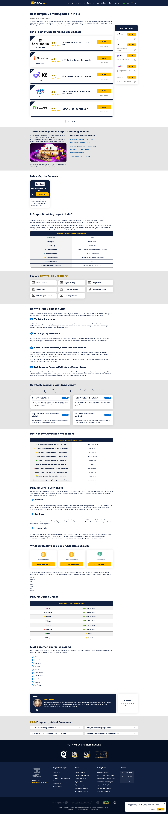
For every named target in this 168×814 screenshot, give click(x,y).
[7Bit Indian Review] (134, 71)
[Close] (164, 804)
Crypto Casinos (80, 772)
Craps (49, 621)
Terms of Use (57, 784)
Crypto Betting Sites (103, 772)
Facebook (129, 773)
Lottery (118, 3)
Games (96, 3)
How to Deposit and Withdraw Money (83, 146)
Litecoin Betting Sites (103, 791)
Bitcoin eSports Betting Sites (106, 778)
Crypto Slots (79, 782)
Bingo (49, 638)
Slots (110, 3)
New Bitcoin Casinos (81, 791)
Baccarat (49, 629)
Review (32, 194)
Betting (79, 3)
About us (56, 775)
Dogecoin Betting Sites (104, 785)
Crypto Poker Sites (81, 778)
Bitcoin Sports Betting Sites (105, 775)
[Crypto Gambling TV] (39, 3)
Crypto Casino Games (82, 775)
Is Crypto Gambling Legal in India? (82, 139)
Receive (42, 194)
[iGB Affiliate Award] (64, 755)
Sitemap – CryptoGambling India (62, 779)
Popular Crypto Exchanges (79, 149)
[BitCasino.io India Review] (134, 49)
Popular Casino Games (78, 153)
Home (70, 3)
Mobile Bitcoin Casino (81, 788)
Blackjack (49, 612)
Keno (49, 633)
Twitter (130, 777)
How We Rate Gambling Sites (80, 143)
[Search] (136, 3)
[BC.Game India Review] (134, 81)
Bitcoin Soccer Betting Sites (105, 782)
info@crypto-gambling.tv (39, 782)
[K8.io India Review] (134, 60)
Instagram (129, 781)
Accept (160, 809)
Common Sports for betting (80, 156)
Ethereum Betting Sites (104, 788)
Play (104, 42)
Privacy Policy (57, 787)
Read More (152, 809)
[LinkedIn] (37, 710)
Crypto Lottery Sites (81, 785)
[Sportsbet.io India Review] (134, 38)
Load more (72, 121)
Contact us (56, 772)
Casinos (87, 3)
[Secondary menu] (132, 3)
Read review (104, 46)
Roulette (49, 616)
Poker (103, 3)
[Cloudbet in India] (40, 184)
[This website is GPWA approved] (106, 803)
